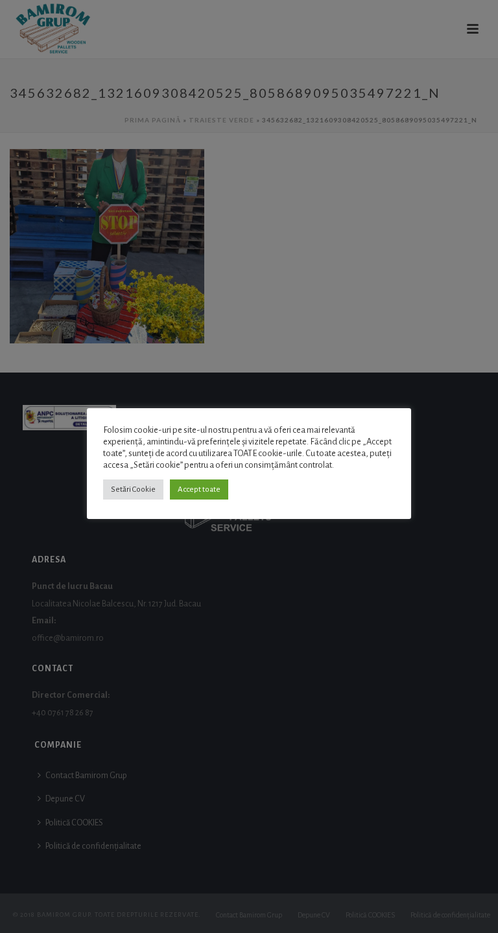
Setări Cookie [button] (133, 489)
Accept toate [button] (199, 489)
